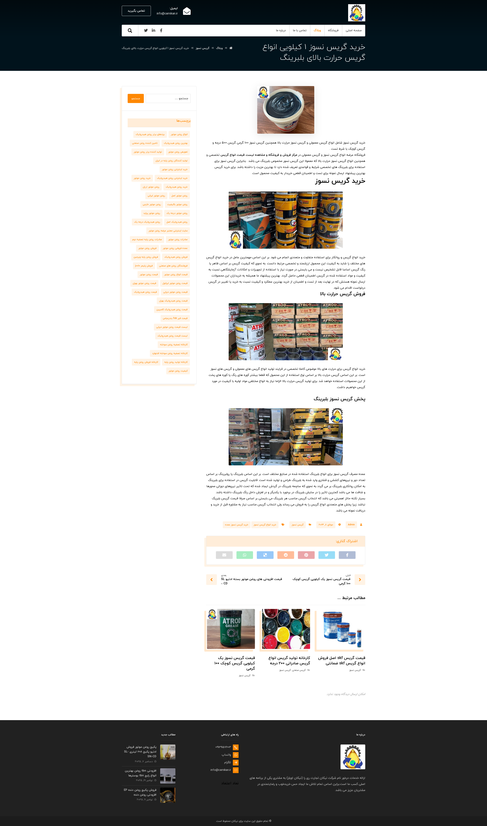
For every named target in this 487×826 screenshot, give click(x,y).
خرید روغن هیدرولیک (177, 187)
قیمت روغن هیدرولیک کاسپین (172, 309)
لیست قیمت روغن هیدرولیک (173, 335)
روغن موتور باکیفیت (177, 204)
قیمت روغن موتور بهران (144, 283)
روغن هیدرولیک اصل (177, 222)
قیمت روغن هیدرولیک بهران (173, 300)
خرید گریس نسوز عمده (236, 524)
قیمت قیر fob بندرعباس (175, 318)
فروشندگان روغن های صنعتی (173, 265)
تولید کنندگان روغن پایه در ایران (171, 160)
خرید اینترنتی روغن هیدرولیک (172, 178)
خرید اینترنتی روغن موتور (175, 169)
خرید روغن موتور (142, 178)
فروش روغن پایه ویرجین (146, 257)
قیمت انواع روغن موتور (176, 274)
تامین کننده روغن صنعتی (145, 143)
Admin (351, 524)
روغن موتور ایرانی (156, 195)
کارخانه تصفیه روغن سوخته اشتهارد (170, 353)
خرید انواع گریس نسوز (265, 524)
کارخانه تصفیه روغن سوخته (174, 344)
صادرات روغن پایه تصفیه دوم (147, 239)
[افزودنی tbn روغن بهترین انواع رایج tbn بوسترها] (167, 776)
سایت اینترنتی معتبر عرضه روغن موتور (168, 230)
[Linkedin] (153, 30)
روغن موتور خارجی (152, 204)
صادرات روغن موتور (178, 239)
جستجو (135, 98)
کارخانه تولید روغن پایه (176, 362)
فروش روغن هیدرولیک (176, 257)
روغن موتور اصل (179, 195)
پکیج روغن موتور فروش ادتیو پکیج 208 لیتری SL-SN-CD (140, 752)
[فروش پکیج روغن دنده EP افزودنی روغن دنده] (167, 795)
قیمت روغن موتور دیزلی (175, 292)
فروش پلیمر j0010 (144, 265)
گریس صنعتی (299, 670)
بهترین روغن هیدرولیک (176, 143)
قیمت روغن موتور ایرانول (175, 283)
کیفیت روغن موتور (178, 370)
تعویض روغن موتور (178, 151)
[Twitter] (146, 30)
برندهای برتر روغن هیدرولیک (150, 134)
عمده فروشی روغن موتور (175, 248)
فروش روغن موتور (147, 248)
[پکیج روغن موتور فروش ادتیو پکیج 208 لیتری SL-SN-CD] (167, 752)
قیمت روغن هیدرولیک (145, 292)
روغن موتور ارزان (151, 187)
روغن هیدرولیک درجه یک (147, 222)
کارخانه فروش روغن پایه (146, 362)
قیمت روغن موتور (149, 274)
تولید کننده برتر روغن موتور (148, 151)
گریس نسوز (297, 524)
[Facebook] (161, 30)
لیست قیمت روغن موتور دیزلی (172, 327)
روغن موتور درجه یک (177, 213)
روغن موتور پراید (151, 213)
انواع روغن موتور (179, 134)
